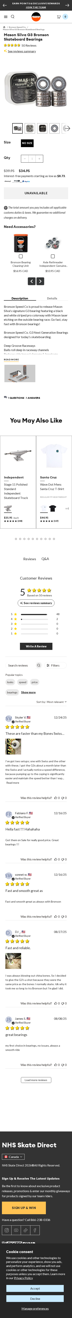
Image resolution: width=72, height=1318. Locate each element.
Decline (35, 1298)
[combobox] (51, 701)
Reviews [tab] (29, 559)
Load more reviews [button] (36, 1080)
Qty (7, 157)
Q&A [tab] (45, 559)
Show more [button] (28, 692)
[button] (6, 17)
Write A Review (36, 646)
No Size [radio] (27, 143)
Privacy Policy (23, 1278)
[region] (35, 614)
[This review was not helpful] (62, 798)
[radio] (8, 508)
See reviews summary (22, 51)
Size (7, 142)
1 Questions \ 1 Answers (24, 397)
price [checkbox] (35, 682)
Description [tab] (20, 298)
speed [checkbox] (22, 682)
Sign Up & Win (24, 1208)
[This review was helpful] (55, 798)
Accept (35, 1288)
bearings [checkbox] (12, 692)
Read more (12, 782)
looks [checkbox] (10, 682)
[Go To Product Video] (19, 374)
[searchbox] (20, 665)
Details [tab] (52, 298)
